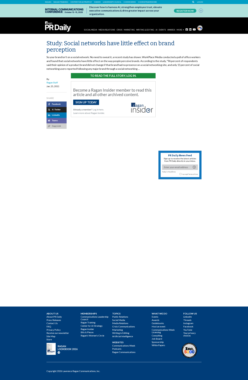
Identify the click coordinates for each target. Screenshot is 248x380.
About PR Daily (54, 316)
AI (156, 30)
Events (155, 316)
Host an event (158, 326)
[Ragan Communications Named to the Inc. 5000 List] (200, 27)
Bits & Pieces (87, 332)
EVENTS (162, 30)
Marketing (129, 30)
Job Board (157, 338)
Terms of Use (193, 174)
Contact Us (52, 323)
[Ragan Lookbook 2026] (62, 348)
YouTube (187, 329)
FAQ (48, 326)
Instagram (188, 323)
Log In (200, 2)
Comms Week (130, 2)
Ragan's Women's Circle (92, 335)
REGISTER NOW (185, 10)
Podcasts (116, 348)
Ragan (48, 2)
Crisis (119, 30)
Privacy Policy (53, 329)
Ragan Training (61, 2)
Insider (97, 2)
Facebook (188, 326)
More (179, 30)
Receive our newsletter (57, 333)
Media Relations (107, 30)
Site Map (50, 336)
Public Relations (120, 316)
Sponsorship (158, 342)
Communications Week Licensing (163, 331)
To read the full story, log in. (113, 75)
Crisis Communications (123, 326)
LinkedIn (187, 316)
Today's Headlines (169, 172)
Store (49, 339)
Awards (155, 320)
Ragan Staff (52, 82)
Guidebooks (158, 323)
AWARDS (171, 30)
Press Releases (53, 320)
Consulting (157, 335)
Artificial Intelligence (122, 336)
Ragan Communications (123, 352)
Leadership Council (112, 2)
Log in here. (98, 109)
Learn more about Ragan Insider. (89, 113)
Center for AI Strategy (81, 2)
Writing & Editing (145, 30)
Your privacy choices (189, 334)
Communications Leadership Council (94, 318)
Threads (187, 320)
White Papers (158, 345)
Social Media (90, 30)
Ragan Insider (87, 329)
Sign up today (86, 102)
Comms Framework (147, 2)
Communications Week (123, 345)
